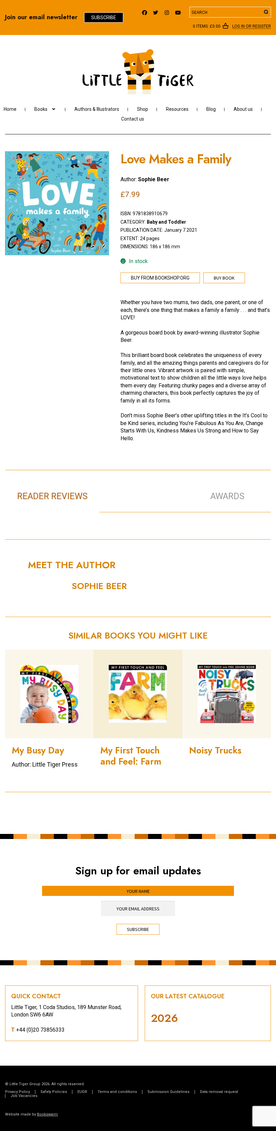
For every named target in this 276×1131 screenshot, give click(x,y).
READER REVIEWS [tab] (52, 496)
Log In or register (251, 27)
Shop (142, 109)
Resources (177, 109)
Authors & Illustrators (96, 109)
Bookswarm (47, 1114)
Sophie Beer (153, 179)
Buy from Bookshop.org (160, 278)
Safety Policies (53, 1092)
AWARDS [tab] (227, 496)
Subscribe (103, 17)
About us (243, 109)
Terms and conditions (117, 1092)
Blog (211, 109)
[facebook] (144, 11)
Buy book (224, 278)
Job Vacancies (23, 1096)
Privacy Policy (17, 1092)
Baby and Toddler (166, 222)
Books (40, 109)
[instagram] (167, 11)
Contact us (132, 119)
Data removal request (219, 1092)
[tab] (146, 489)
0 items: (206, 26)
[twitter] (156, 11)
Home (10, 109)
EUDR (82, 1092)
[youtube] (178, 11)
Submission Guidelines (168, 1092)
